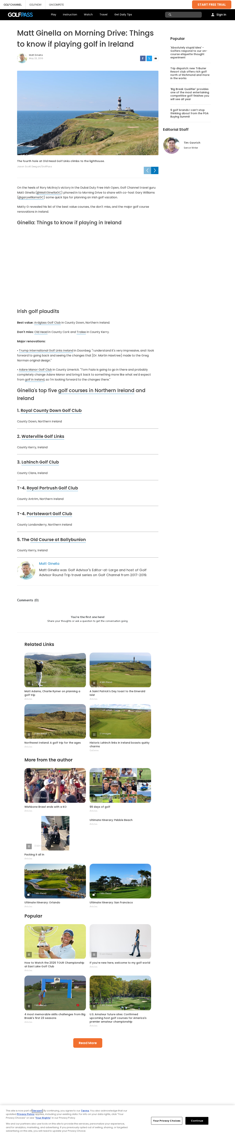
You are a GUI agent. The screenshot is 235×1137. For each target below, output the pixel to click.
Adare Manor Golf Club (35, 369)
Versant (37, 1110)
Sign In (221, 14)
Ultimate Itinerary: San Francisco (111, 902)
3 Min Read (41, 797)
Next (154, 170)
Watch (88, 14)
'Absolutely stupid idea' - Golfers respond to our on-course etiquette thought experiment (188, 52)
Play (53, 14)
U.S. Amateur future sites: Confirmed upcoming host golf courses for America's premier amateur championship (118, 1018)
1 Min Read (40, 682)
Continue (197, 1120)
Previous (147, 170)
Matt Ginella (49, 563)
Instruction (70, 14)
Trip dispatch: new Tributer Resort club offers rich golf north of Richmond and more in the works (189, 73)
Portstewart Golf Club (49, 514)
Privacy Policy (26, 1114)
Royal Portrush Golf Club (52, 488)
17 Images (105, 733)
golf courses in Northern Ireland (96, 390)
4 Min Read (106, 682)
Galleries (94, 750)
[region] (117, 1121)
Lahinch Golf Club (40, 462)
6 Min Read (41, 953)
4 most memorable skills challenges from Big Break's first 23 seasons (54, 1016)
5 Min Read (41, 733)
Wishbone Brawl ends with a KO (45, 807)
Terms (85, 1110)
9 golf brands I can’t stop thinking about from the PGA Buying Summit (189, 113)
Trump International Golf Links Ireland (46, 350)
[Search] (170, 15)
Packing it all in (34, 854)
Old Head (41, 332)
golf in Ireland (34, 379)
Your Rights (43, 1118)
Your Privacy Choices (166, 1120)
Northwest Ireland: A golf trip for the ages (52, 743)
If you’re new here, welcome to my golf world (120, 963)
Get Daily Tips (123, 14)
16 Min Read (106, 797)
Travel (104, 14)
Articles (28, 699)
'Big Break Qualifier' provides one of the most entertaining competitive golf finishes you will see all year (189, 94)
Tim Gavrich (192, 143)
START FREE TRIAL (212, 4)
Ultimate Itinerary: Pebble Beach (111, 820)
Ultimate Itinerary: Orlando (42, 902)
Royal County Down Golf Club (51, 410)
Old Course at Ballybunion (58, 540)
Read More (88, 1043)
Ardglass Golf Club (47, 322)
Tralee (81, 332)
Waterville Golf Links (42, 436)
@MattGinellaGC (49, 192)
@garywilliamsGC (31, 197)
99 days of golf (100, 807)
